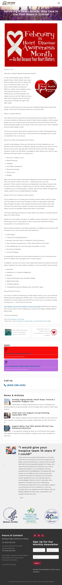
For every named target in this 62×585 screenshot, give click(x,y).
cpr (34, 321)
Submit (37, 563)
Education (14, 319)
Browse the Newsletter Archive (44, 569)
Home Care (20, 319)
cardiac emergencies (18, 321)
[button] (58, 3)
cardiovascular (28, 321)
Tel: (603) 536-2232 (8, 542)
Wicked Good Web (49, 581)
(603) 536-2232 (16, 385)
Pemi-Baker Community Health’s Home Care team (22, 306)
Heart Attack (39, 321)
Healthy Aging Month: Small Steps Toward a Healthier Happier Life (33, 400)
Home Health (47, 321)
